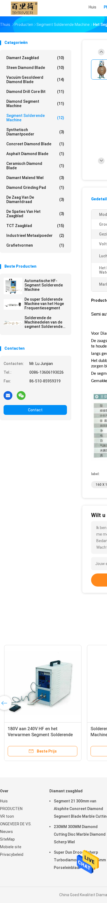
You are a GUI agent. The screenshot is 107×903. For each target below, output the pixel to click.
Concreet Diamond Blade (35, 144)
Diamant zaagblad (35, 58)
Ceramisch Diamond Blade (35, 165)
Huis (4, 801)
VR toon (7, 816)
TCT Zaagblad (35, 226)
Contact (35, 410)
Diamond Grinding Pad (35, 187)
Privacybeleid (11, 854)
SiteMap (7, 839)
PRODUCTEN (11, 809)
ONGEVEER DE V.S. (16, 824)
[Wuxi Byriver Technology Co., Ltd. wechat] (21, 395)
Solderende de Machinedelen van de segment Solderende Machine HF (43, 322)
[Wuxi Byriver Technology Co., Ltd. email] (8, 395)
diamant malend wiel (35, 178)
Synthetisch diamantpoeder (35, 132)
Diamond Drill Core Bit (35, 91)
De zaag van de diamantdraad (35, 199)
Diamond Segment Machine (35, 103)
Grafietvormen (35, 245)
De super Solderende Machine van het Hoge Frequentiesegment (44, 303)
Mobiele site (10, 847)
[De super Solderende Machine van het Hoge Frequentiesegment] (13, 304)
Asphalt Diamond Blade (35, 154)
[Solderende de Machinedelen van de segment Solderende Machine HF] (13, 323)
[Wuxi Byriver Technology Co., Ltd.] (24, 8)
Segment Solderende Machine (35, 117)
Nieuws (6, 831)
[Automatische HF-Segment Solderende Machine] (13, 286)
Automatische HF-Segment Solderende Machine (43, 285)
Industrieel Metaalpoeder (35, 235)
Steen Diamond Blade (35, 67)
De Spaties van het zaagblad (35, 213)
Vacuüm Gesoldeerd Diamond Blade (35, 79)
